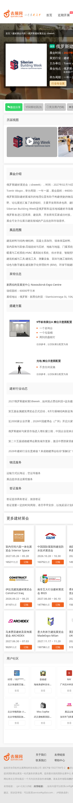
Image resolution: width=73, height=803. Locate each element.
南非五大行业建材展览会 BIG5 (50, 591)
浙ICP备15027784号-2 (53, 767)
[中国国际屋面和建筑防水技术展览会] (50, 536)
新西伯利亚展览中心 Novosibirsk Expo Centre (34, 284)
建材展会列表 (19, 33)
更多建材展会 (18, 518)
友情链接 (38, 786)
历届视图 (13, 120)
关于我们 (41, 754)
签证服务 (16, 488)
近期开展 (64, 15)
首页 (49, 15)
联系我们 (41, 760)
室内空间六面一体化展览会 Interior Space (19, 548)
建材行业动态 (19, 388)
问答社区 (35, 107)
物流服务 (16, 462)
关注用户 (56, 107)
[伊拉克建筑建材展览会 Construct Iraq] (19, 578)
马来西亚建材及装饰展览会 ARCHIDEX (19, 633)
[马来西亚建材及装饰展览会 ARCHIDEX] (19, 621)
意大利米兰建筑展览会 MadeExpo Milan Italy (50, 634)
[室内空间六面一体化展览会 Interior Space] (19, 536)
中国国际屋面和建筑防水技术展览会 (50, 548)
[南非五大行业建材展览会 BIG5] (50, 578)
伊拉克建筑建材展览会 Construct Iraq (19, 591)
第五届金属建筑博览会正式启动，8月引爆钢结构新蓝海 (40, 411)
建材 (66, 58)
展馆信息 (16, 274)
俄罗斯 (68, 68)
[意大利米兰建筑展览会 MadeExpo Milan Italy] (50, 621)
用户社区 (13, 658)
